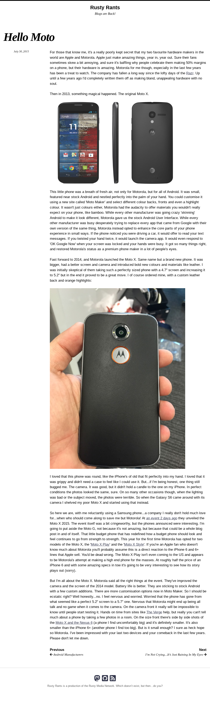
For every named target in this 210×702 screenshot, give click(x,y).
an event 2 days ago (161, 518)
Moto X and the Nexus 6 (74, 623)
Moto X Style (134, 544)
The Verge (154, 612)
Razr (189, 73)
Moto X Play (100, 544)
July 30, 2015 (21, 51)
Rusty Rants (105, 7)
